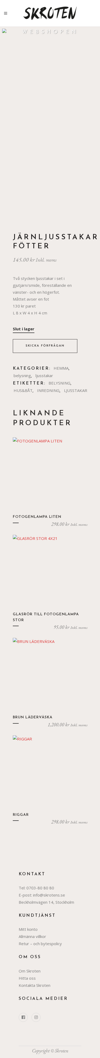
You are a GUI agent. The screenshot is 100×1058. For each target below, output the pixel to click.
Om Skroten (30, 971)
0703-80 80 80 (40, 887)
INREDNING (48, 390)
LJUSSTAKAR (75, 390)
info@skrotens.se (49, 895)
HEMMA (61, 368)
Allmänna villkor (32, 936)
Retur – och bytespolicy (40, 943)
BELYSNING (59, 383)
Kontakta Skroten (34, 985)
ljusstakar (44, 375)
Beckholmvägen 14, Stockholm (46, 902)
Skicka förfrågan (45, 345)
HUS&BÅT (23, 390)
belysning (22, 375)
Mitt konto (28, 929)
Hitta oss (27, 978)
